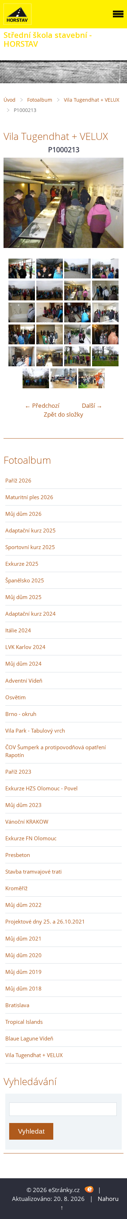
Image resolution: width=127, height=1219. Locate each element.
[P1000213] (77, 298)
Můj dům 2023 (23, 804)
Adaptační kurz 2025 (30, 530)
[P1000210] (49, 298)
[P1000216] (21, 320)
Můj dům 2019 (23, 971)
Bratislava (17, 1005)
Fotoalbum (39, 99)
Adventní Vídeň (23, 680)
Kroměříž (16, 888)
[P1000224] (105, 342)
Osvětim (15, 697)
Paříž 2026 (18, 480)
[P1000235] (91, 386)
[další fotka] (112, 203)
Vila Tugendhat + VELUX (91, 99)
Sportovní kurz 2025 (30, 547)
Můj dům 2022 (23, 904)
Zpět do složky (63, 414)
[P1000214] (105, 298)
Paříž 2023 (18, 771)
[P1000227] (77, 364)
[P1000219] (105, 320)
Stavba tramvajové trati (33, 871)
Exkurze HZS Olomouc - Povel (41, 788)
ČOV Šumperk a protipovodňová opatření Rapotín (55, 751)
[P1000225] (21, 364)
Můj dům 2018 (23, 988)
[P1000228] (105, 364)
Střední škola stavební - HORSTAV (48, 39)
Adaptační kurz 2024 (30, 613)
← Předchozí (42, 405)
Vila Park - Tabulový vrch (35, 730)
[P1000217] (49, 320)
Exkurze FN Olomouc (30, 838)
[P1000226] (49, 364)
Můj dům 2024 (23, 663)
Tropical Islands (24, 1021)
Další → (92, 405)
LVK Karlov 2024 (25, 646)
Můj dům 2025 (23, 596)
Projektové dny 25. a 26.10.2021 (45, 921)
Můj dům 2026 (23, 513)
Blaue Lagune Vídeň (29, 1038)
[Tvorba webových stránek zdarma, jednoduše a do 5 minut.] (89, 1189)
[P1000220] (21, 342)
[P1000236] (21, 276)
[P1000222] (77, 342)
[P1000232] (63, 386)
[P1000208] (105, 276)
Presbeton (17, 854)
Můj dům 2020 (23, 955)
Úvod (10, 99)
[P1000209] (21, 298)
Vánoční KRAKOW (26, 821)
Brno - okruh (20, 713)
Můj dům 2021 (23, 938)
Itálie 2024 (18, 630)
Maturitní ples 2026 (29, 497)
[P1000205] (49, 276)
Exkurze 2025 (21, 563)
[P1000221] (49, 342)
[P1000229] (36, 386)
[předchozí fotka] (15, 203)
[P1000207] (77, 276)
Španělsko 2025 (24, 580)
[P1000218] (77, 320)
